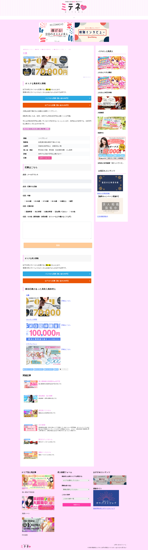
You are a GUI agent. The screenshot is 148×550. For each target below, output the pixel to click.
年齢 (26, 195)
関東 (57, 369)
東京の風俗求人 (39, 369)
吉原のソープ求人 (29, 369)
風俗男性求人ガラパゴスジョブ (104, 508)
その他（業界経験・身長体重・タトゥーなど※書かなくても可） (47, 216)
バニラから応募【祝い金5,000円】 (57, 98)
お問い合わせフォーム (120, 544)
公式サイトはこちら (45, 158)
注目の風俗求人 (49, 369)
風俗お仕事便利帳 (103, 193)
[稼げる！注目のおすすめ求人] (56, 32)
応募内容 (28, 206)
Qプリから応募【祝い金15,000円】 (57, 105)
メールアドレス (30, 174)
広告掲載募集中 (102, 216)
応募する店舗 (30, 186)
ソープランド (64, 369)
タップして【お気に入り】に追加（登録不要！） (36, 128)
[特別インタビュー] (92, 32)
